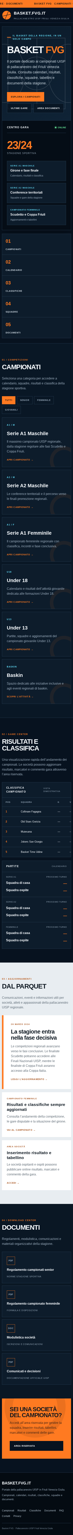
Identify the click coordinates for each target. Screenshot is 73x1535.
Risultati (22, 1510)
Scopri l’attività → (20, 696)
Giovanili (11, 410)
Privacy (17, 1516)
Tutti (8, 400)
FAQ (61, 1510)
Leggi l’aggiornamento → (29, 1079)
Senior (24, 400)
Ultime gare (19, 108)
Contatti (6, 1516)
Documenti (50, 1510)
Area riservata (24, 1446)
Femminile (44, 400)
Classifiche (35, 1510)
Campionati (8, 1510)
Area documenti (48, 108)
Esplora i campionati (25, 97)
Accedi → (13, 1183)
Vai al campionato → (21, 1130)
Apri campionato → (20, 460)
